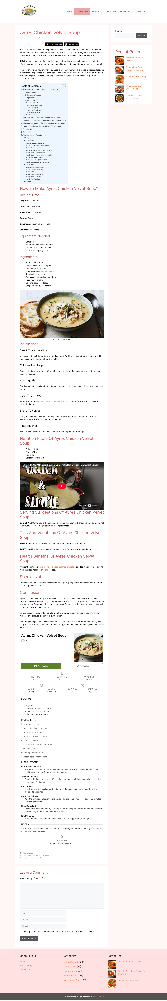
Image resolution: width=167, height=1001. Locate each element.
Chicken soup (82, 11)
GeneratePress (98, 996)
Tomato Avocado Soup (136, 76)
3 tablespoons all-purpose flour (41, 150)
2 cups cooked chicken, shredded (42, 155)
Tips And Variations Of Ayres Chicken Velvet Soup (44, 123)
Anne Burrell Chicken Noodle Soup (35, 855)
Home (69, 11)
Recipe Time (31, 92)
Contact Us (140, 11)
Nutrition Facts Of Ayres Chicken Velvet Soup (42, 117)
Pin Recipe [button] (84, 666)
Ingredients (31, 98)
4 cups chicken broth (38, 152)
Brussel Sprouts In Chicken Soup (34, 858)
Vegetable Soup (72, 980)
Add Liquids (34, 108)
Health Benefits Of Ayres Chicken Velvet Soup (42, 126)
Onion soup (111, 11)
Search (118, 31)
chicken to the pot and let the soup (53, 401)
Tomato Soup (71, 975)
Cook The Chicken (36, 110)
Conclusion (27, 132)
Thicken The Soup (36, 105)
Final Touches (34, 115)
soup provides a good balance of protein (57, 567)
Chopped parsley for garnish (40, 162)
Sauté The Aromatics (37, 103)
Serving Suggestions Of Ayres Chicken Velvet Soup (44, 120)
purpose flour (48, 271)
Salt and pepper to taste (39, 160)
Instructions (31, 100)
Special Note (28, 129)
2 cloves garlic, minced (38, 148)
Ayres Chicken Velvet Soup (34, 135)
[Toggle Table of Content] (63, 86)
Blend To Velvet (35, 112)
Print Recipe (72, 44)
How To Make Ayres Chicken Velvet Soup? (40, 89)
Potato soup (97, 11)
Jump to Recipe (55, 44)
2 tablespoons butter (37, 143)
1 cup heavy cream (36, 157)
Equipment (31, 138)
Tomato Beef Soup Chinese (130, 961)
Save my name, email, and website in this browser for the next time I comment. (58, 931)
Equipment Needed (34, 95)
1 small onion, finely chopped (40, 145)
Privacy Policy (125, 11)
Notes (29, 181)
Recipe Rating (26, 878)
